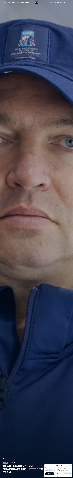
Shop (61, 2)
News (22, 2)
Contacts (56, 2)
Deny (58, 473)
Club (9, 2)
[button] (70, 465)
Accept (49, 473)
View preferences (67, 473)
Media (18, 2)
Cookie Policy (56, 476)
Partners (27, 2)
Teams (4, 2)
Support (51, 2)
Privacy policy (60, 476)
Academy (13, 2)
